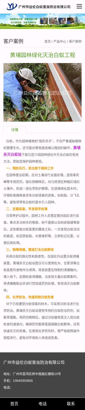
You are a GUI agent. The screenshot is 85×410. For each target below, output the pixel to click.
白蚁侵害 (38, 195)
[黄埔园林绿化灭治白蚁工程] (42, 92)
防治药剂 (67, 310)
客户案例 (75, 41)
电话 (43, 404)
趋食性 (39, 256)
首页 (47, 41)
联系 (71, 404)
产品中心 (59, 41)
